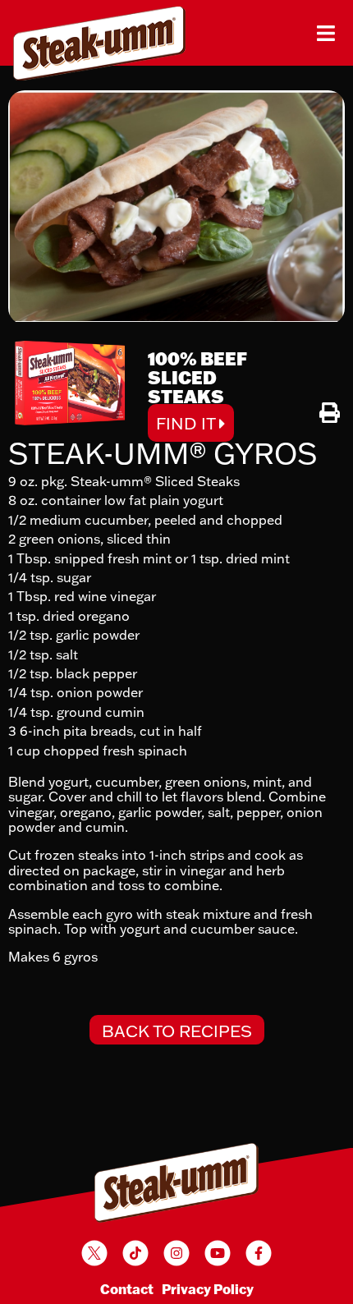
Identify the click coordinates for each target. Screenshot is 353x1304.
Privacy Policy (208, 1288)
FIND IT (187, 423)
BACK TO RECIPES (177, 1030)
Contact (127, 1288)
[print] (329, 412)
